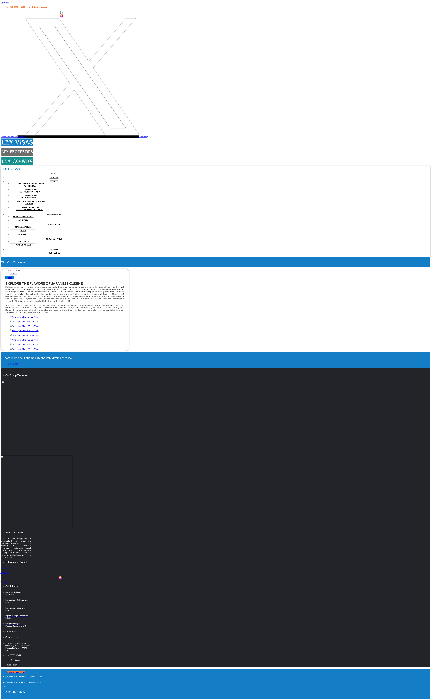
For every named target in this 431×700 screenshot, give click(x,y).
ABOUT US (53, 178)
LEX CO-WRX (23, 241)
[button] (52, 173)
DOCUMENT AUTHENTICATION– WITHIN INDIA (31, 185)
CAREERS (54, 249)
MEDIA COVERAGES (23, 227)
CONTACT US (54, 253)
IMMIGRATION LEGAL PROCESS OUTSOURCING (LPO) (29, 208)
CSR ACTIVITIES (23, 234)
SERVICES (54, 181)
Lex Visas (5, 3)
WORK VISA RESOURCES (23, 217)
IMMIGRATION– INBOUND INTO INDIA (29, 196)
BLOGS (23, 231)
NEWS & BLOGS (54, 225)
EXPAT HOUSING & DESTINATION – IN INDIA (31, 202)
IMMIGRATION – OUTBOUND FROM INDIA (29, 190)
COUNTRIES (23, 220)
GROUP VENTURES (54, 239)
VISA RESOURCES (54, 214)
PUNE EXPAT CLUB (23, 245)
